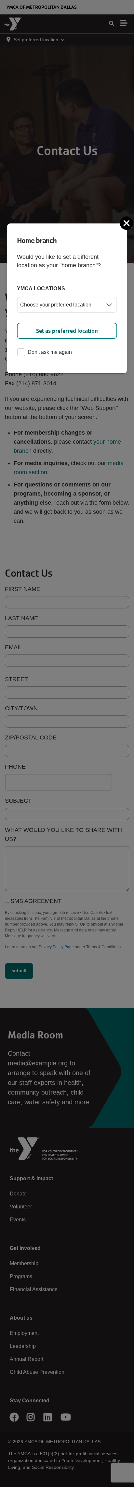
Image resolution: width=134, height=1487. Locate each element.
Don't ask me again (50, 352)
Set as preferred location (67, 330)
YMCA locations (41, 288)
